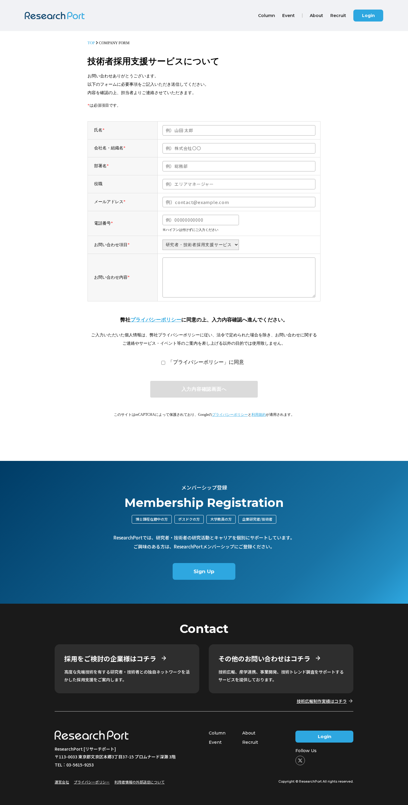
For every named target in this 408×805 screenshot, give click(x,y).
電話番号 (103, 223)
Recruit (250, 742)
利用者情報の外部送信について (139, 781)
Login (368, 15)
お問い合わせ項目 (112, 245)
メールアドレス (109, 202)
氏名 (99, 130)
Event (215, 742)
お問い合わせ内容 (112, 277)
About (248, 733)
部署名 (101, 166)
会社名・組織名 (109, 148)
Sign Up (204, 571)
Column (217, 733)
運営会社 (62, 781)
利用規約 (258, 415)
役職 (98, 184)
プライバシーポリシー (156, 320)
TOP (91, 43)
